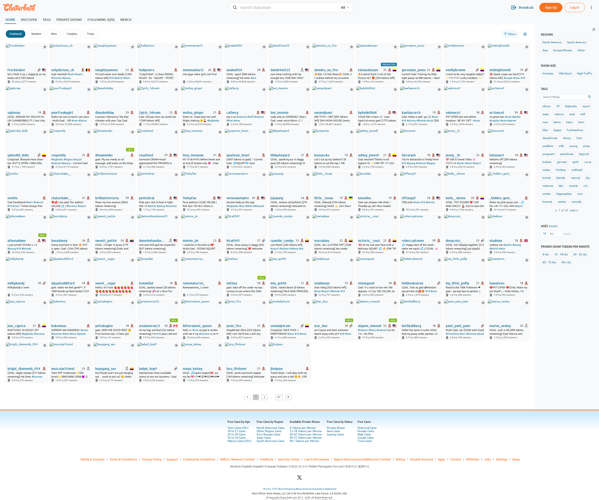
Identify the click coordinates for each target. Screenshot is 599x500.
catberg (232, 112)
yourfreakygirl (62, 112)
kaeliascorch (411, 112)
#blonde (421, 120)
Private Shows (336, 428)
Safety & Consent (92, 459)
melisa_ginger (193, 112)
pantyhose (566, 154)
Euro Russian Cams (268, 434)
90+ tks (566, 262)
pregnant (549, 154)
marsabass (321, 241)
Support (172, 459)
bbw (545, 130)
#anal (317, 291)
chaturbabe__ (61, 198)
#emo (503, 120)
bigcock (584, 154)
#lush (71, 74)
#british (493, 248)
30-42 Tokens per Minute (306, 434)
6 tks (546, 254)
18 (557, 106)
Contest (455, 459)
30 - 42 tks (580, 254)
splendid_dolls (18, 155)
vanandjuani (323, 112)
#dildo (248, 206)
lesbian (547, 162)
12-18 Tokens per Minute (306, 431)
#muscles (171, 206)
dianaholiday (104, 112)
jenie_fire (233, 326)
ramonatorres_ (194, 283)
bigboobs (571, 106)
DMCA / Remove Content (237, 459)
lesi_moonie (279, 112)
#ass (242, 206)
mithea (231, 283)
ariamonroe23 (149, 326)
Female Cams (366, 431)
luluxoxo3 (496, 155)
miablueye (322, 283)
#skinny (411, 120)
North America (552, 42)
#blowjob (258, 206)
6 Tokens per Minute (303, 428)
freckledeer (16, 70)
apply (567, 233)
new (545, 122)
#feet (229, 120)
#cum (75, 120)
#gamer (512, 120)
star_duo (320, 326)
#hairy (372, 330)
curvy (587, 162)
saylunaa (13, 112)
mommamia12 (193, 70)
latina (557, 122)
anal (572, 114)
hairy (569, 122)
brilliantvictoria (107, 198)
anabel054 (234, 70)
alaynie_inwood (369, 326)
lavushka (364, 198)
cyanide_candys (282, 241)
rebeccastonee (413, 241)
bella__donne (456, 198)
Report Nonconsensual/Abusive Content (362, 459)
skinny (567, 138)
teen (581, 122)
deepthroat (550, 138)
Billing (400, 459)
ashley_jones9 (368, 155)
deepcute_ (454, 241)
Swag (516, 459)
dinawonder (104, 155)
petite (562, 201)
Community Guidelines (199, 459)
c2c (586, 186)
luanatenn (496, 283)
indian (546, 170)
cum (580, 193)
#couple (508, 78)
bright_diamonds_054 (23, 369)
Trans (90, 34)
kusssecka (321, 155)
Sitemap (501, 459)
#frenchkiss (452, 333)
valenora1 (453, 112)
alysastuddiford (62, 283)
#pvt (253, 78)
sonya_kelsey (192, 369)
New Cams (333, 431)
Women (36, 34)
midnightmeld (500, 70)
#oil (301, 248)
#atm (502, 248)
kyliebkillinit (367, 112)
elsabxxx (495, 241)
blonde (560, 178)
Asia (545, 50)
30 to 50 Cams (236, 437)
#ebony (294, 248)
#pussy (66, 78)
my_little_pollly (457, 283)
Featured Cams (367, 428)
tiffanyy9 (409, 198)
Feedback (266, 459)
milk (561, 146)
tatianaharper (368, 70)
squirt (586, 106)
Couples (72, 34)
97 (279, 397)
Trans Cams (365, 441)
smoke (547, 193)
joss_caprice (16, 326)
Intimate (548, 73)
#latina (118, 78)
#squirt (79, 74)
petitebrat (147, 198)
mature (559, 114)
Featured (16, 34)
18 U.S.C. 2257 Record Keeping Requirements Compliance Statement (299, 489)
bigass (557, 130)
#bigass (68, 159)
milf (582, 114)
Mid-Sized (565, 73)
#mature (259, 116)
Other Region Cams (269, 431)
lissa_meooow (193, 155)
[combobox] (284, 7)
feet (579, 138)
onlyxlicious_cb (62, 70)
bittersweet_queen (197, 326)
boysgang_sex (105, 369)
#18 (111, 78)
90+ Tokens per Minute (304, 441)
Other (581, 50)
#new (516, 78)
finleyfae (189, 198)
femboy (561, 170)
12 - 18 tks (561, 254)
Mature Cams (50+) (239, 441)
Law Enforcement (316, 459)
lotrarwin (409, 155)
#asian (460, 163)
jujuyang (276, 198)
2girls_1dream (150, 112)
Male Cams (364, 434)
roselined (146, 155)
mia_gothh (278, 283)
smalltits (548, 146)
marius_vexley (500, 326)
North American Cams (271, 428)
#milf (250, 116)
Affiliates (472, 459)
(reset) (553, 226)
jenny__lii (453, 155)
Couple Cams (366, 437)
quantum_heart (238, 155)
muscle (573, 186)
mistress (548, 186)
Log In (574, 7)
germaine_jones (414, 70)
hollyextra (146, 70)
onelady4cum (280, 326)
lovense (547, 201)
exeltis (12, 198)
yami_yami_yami (458, 326)
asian (546, 114)
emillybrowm (455, 70)
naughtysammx (106, 70)
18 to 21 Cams (236, 431)
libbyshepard (280, 155)
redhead (576, 170)
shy (588, 178)
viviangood (366, 283)
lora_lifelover (236, 369)
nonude (576, 201)
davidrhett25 (280, 70)
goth (576, 162)
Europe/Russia (562, 50)
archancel (496, 112)
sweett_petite (106, 241)
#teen (126, 78)
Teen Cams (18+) (237, 428)
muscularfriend (62, 369)
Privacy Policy (152, 459)
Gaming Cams (335, 434)
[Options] (525, 34)
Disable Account (421, 459)
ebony (547, 106)
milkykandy (16, 283)
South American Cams (270, 441)
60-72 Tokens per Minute (306, 437)
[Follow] (44, 46)
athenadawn (16, 241)
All (343, 7)
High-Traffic (584, 73)
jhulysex (276, 369)
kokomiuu (58, 326)
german (562, 162)
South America (576, 42)
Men (54, 34)
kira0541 (233, 241)
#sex (462, 333)
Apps (441, 459)
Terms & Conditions (123, 459)
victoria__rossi (369, 241)
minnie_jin (190, 241)
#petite (516, 116)
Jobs (487, 459)
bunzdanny (59, 241)
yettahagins (104, 326)
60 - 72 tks (549, 262)
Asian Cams (264, 437)
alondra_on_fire (326, 70)
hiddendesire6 (412, 283)
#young (66, 163)
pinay (586, 146)
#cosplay (494, 120)
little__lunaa (323, 198)
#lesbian (284, 248)
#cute (430, 120)
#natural (242, 116)
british (547, 178)
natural (575, 178)
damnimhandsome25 (153, 241)
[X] (299, 479)
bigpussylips (564, 193)
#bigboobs (213, 120)
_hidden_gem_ (500, 198)
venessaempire (237, 198)
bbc (561, 186)
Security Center (289, 459)
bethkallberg (411, 326)
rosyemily (58, 155)
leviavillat (146, 283)
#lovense (56, 78)
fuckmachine (575, 130)
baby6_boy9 (148, 369)
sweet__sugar (105, 283)
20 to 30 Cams (236, 434)
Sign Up (551, 7)
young (573, 146)
